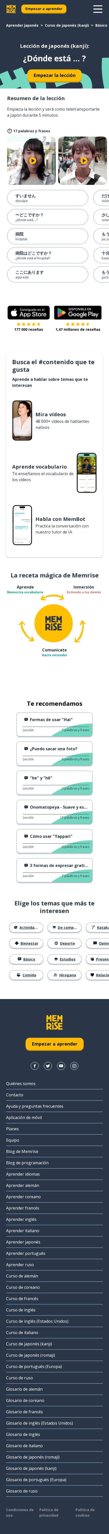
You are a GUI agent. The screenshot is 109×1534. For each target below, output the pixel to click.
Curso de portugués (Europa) (34, 1366)
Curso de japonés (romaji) (30, 1355)
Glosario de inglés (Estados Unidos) (39, 1423)
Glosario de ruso (22, 1491)
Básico (101, 25)
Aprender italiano (22, 1230)
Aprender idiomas (23, 1174)
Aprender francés (22, 1208)
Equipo (12, 1140)
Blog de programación (27, 1163)
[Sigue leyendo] (98, 9)
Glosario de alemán (24, 1389)
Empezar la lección (54, 75)
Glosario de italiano (24, 1445)
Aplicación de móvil (24, 1117)
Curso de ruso (19, 1378)
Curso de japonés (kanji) (67, 25)
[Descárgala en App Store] (28, 313)
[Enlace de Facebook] (35, 1066)
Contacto (14, 1095)
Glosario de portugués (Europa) (36, 1479)
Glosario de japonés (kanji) (31, 1468)
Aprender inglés (21, 1219)
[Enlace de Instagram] (74, 1066)
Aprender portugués (25, 1253)
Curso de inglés (20, 1310)
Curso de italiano (22, 1332)
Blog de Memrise (22, 1151)
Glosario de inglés (23, 1434)
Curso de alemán (22, 1276)
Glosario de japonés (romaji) (33, 1457)
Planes (12, 1129)
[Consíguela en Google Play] (78, 313)
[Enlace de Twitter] (48, 1066)
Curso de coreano (23, 1287)
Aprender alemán (22, 1185)
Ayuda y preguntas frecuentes (34, 1106)
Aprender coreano (23, 1196)
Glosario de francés (24, 1412)
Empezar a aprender (43, 8)
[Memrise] (11, 9)
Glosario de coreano (25, 1400)
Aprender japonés (22, 25)
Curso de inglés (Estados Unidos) (37, 1321)
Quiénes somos (20, 1083)
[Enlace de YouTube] (61, 1066)
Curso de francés (22, 1298)
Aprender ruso (20, 1264)
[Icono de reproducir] (32, 161)
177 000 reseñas (28, 329)
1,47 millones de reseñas (78, 329)
